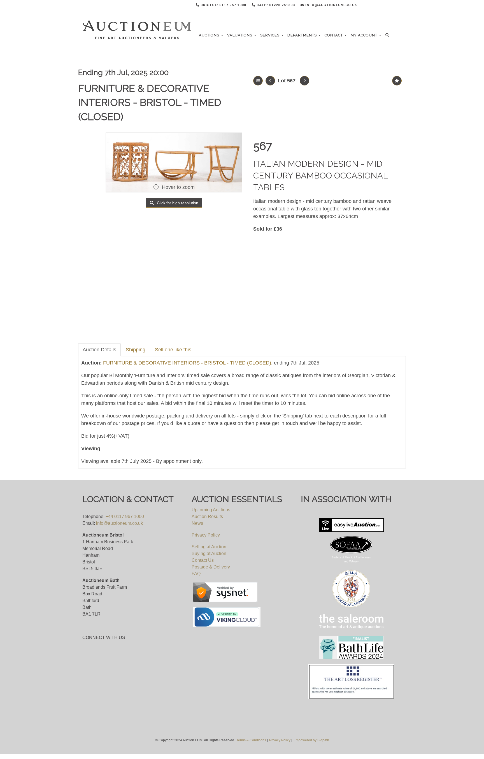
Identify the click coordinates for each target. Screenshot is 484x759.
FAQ (196, 573)
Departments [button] (302, 35)
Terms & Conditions (251, 740)
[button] (388, 35)
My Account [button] (364, 35)
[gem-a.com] (351, 589)
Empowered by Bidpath (311, 740)
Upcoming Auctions (211, 509)
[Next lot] (304, 80)
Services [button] (270, 35)
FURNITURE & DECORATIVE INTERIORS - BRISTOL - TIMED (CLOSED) (149, 102)
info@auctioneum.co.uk (330, 5)
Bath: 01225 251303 (275, 5)
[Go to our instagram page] (394, 6)
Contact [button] (334, 35)
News (197, 523)
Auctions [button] (209, 35)
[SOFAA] (351, 525)
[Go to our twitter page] (383, 6)
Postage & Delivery (211, 567)
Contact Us (203, 560)
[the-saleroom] (351, 621)
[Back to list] (258, 80)
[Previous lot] (270, 80)
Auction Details (99, 349)
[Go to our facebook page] (371, 6)
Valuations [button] (240, 35)
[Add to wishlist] (397, 80)
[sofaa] (351, 549)
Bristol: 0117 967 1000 (222, 5)
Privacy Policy (206, 535)
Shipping (135, 349)
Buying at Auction (209, 553)
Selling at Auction (209, 546)
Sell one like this (173, 349)
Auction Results (207, 516)
